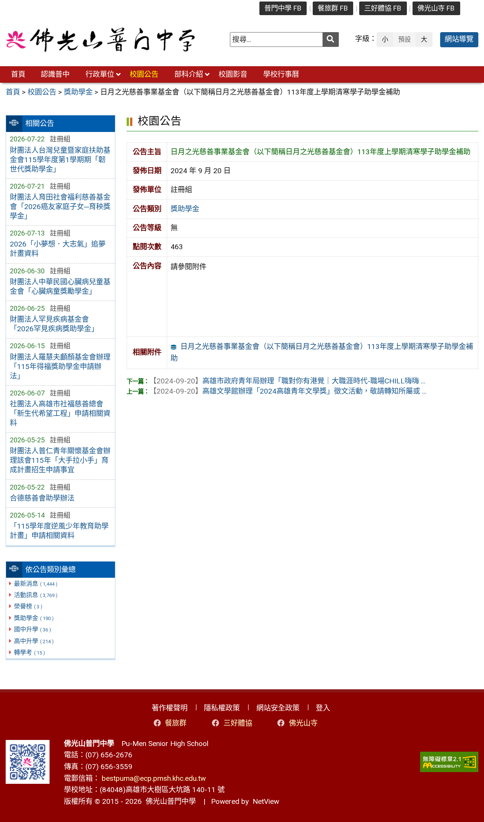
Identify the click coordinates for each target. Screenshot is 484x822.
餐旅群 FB (333, 8)
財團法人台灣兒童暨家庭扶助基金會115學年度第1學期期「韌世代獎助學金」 (60, 160)
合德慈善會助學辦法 (42, 498)
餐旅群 (175, 723)
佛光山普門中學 (169, 801)
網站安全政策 (277, 708)
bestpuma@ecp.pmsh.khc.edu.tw (154, 778)
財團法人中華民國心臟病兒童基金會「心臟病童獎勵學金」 (60, 287)
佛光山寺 (303, 723)
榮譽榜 (28, 606)
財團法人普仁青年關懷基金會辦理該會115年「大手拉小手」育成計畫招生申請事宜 (60, 460)
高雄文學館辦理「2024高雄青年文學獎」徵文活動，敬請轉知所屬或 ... (288, 391)
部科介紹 (188, 74)
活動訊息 (35, 595)
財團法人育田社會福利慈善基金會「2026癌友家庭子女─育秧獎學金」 (60, 206)
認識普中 (55, 74)
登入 (323, 708)
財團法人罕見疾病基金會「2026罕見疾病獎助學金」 (54, 324)
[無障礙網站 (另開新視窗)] (449, 762)
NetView (266, 801)
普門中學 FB (282, 8)
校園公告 (144, 74)
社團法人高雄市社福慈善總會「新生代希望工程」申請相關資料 (60, 413)
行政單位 (99, 74)
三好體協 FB (382, 8)
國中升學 (32, 629)
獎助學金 (34, 618)
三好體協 (237, 723)
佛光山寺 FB (436, 8)
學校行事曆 (281, 74)
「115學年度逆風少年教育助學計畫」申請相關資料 (59, 531)
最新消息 (35, 583)
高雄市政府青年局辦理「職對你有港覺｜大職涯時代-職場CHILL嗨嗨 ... (287, 381)
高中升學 (34, 641)
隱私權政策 (222, 708)
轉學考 (29, 652)
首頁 (18, 74)
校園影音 (233, 74)
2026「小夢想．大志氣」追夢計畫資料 (57, 249)
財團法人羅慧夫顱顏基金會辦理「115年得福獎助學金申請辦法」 (60, 366)
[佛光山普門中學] (100, 40)
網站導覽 (459, 39)
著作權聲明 (170, 708)
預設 (404, 39)
